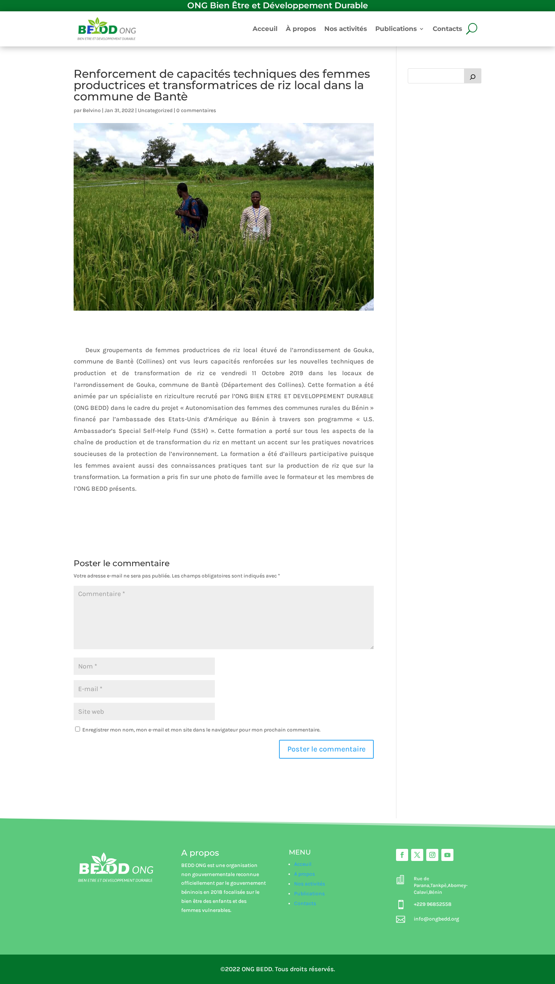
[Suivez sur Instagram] (432, 855)
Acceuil (265, 28)
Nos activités (345, 28)
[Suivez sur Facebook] (402, 855)
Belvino (92, 110)
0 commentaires (196, 110)
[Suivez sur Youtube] (447, 855)
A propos (304, 874)
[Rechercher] (472, 75)
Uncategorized (155, 110)
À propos (301, 28)
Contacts (447, 28)
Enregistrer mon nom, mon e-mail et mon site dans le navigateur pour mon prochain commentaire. (201, 730)
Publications (396, 28)
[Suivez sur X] (417, 855)
